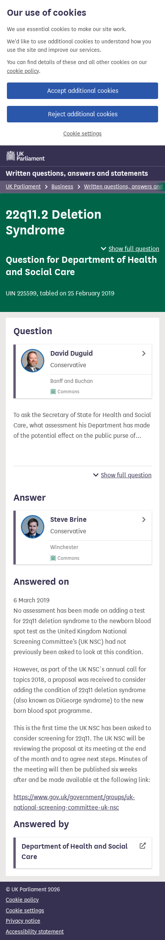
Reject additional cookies (82, 114)
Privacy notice (23, 921)
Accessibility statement (35, 931)
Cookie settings (82, 133)
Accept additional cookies (82, 90)
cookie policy (23, 71)
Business (62, 186)
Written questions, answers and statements (77, 173)
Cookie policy (22, 900)
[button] (130, 249)
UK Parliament (23, 186)
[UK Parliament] (26, 155)
